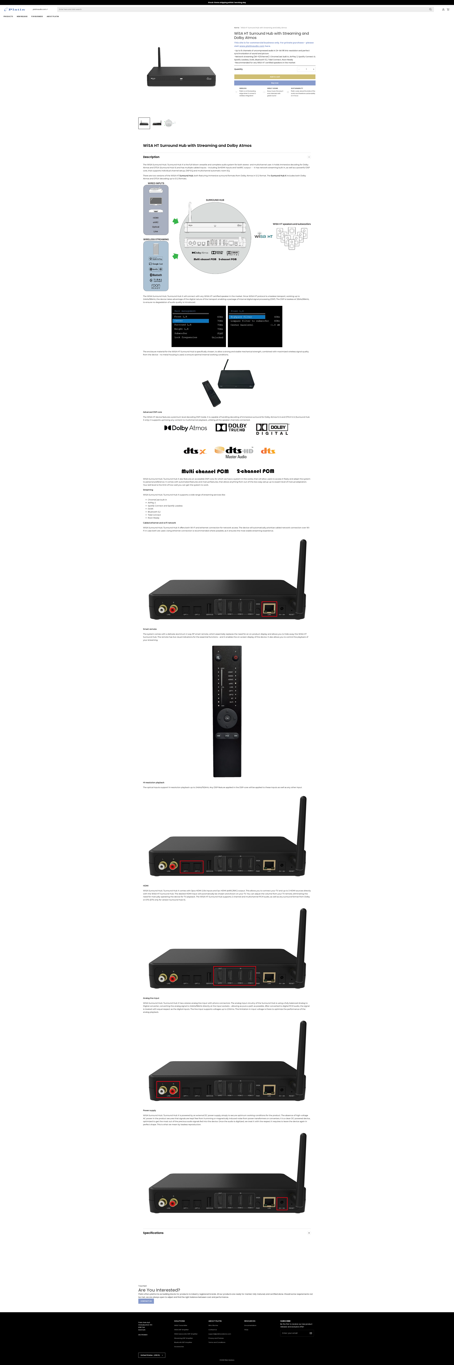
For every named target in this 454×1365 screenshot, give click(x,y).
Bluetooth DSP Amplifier (183, 1342)
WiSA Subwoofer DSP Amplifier (186, 1334)
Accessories (179, 1346)
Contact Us (212, 1330)
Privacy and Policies (216, 1338)
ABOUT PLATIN (53, 16)
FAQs (246, 1330)
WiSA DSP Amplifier (181, 1330)
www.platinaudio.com (251, 46)
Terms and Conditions (216, 1342)
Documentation (250, 1325)
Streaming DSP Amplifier (183, 1338)
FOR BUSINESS (37, 16)
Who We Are (213, 1325)
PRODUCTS (8, 16)
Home (236, 28)
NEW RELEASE (22, 16)
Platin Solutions (229, 1360)
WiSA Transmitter (180, 1325)
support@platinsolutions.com (219, 1334)
